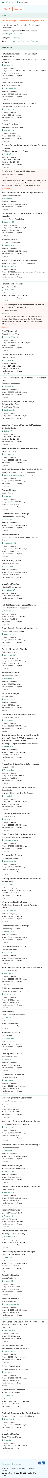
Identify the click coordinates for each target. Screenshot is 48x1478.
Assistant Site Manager (13, 82)
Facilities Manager (10, 693)
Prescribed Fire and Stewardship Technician (22, 192)
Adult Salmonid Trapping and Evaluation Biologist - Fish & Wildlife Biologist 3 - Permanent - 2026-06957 (21, 738)
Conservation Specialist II (14, 1074)
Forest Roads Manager (12, 283)
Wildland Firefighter (21, 41)
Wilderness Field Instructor (15, 902)
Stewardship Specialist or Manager (18, 1251)
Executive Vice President (13, 1389)
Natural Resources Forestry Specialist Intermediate (19, 55)
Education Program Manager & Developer (21, 425)
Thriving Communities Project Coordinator (21, 878)
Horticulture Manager (12, 1165)
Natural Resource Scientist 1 (15, 1230)
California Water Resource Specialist (19, 714)
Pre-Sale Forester (10, 239)
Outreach (34, 41)
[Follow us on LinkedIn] (43, 1463)
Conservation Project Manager (16, 513)
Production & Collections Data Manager (20, 764)
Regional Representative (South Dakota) (21, 1413)
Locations (18, 9)
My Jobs (7, 15)
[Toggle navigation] (3, 2)
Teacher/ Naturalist (11, 1210)
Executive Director (10, 534)
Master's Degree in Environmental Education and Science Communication (23, 306)
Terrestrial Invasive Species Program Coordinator (19, 788)
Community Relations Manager (16, 813)
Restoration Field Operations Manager (20, 448)
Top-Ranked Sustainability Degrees (18, 171)
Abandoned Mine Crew (12, 1345)
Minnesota (18, 34)
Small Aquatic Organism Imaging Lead (20, 628)
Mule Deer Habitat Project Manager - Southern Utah (24, 379)
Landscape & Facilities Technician (18, 354)
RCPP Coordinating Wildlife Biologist (19, 260)
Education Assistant (11, 1032)
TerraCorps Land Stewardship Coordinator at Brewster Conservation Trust (23, 1323)
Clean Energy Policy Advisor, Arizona (19, 834)
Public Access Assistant (13, 988)
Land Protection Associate (14, 946)
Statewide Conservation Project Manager (21, 1144)
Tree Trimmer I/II (9, 331)
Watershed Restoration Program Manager (21, 1121)
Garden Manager (10, 490)
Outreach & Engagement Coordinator (19, 103)
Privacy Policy (21, 1468)
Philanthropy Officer (11, 560)
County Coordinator (11, 124)
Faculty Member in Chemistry (15, 649)
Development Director (12, 1053)
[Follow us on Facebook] (39, 1463)
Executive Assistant (11, 672)
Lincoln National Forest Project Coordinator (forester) (22, 214)
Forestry (16, 38)
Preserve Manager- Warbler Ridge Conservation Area (18, 402)
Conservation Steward (12, 855)
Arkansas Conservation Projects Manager (21, 1186)
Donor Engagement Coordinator (17, 1097)
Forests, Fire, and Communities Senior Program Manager (24, 146)
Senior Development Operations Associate (22, 967)
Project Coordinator (11, 1366)
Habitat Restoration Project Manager (19, 605)
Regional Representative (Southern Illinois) (22, 469)
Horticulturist (8, 1011)
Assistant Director (10, 1298)
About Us (5, 1468)
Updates (13, 1468)
